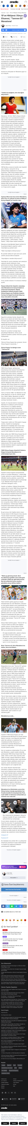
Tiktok (20, 1067)
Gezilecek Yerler (5, 1073)
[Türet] (20, 5)
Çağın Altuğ (11, 25)
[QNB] (16, 5)
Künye (14, 1084)
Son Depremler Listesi (6, 1015)
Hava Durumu (4, 1012)
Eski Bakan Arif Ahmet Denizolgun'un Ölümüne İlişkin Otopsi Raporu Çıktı (12, 933)
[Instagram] (2, 1092)
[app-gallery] (22, 1099)
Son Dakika (4, 1070)
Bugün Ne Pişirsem (13, 1070)
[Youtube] (12, 1092)
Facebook (4, 838)
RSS (14, 1086)
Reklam (3, 1086)
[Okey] (8, 5)
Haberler (3, 12)
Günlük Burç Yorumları (7, 1067)
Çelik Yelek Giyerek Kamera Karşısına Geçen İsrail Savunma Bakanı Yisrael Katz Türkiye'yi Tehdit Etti (14, 953)
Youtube (20, 1065)
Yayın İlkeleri (16, 1082)
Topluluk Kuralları (5, 1084)
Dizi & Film (5, 943)
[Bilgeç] (24, 5)
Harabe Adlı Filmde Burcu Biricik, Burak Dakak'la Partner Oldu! (13, 946)
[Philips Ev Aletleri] (3, 5)
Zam (14, 1065)
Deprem (9, 1065)
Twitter (3, 1065)
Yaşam (4, 936)
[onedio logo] (13, 1108)
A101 (16, 1067)
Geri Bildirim (4, 1080)
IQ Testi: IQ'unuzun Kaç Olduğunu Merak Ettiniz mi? (13, 1058)
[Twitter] (8, 1092)
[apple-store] (5, 1099)
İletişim (2, 1088)
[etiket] (25, 15)
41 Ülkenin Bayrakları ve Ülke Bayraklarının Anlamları (13, 1052)
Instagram (4, 835)
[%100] (12, 5)
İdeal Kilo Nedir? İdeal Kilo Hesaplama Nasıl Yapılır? (12, 1043)
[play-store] (13, 1099)
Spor (8, 12)
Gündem (5, 930)
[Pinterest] (15, 1092)
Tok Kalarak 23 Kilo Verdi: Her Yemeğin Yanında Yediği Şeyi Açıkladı (13, 939)
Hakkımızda (3, 1078)
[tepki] (2, 920)
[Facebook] (5, 1092)
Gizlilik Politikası (4, 1082)
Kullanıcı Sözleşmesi (18, 1080)
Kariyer (15, 1078)
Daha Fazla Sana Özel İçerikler (13, 889)
